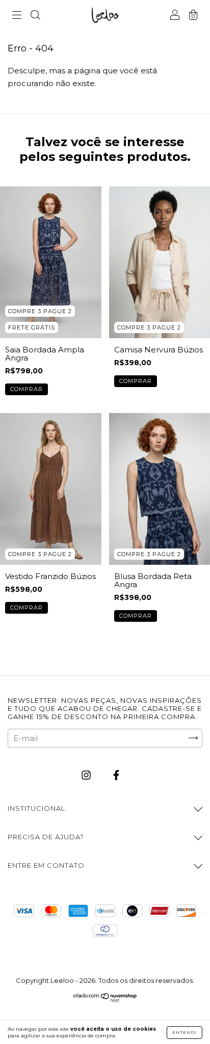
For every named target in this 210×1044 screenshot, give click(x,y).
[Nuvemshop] (105, 1000)
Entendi (184, 1032)
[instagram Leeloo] (87, 775)
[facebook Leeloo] (116, 775)
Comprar (26, 389)
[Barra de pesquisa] (35, 16)
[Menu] (17, 16)
